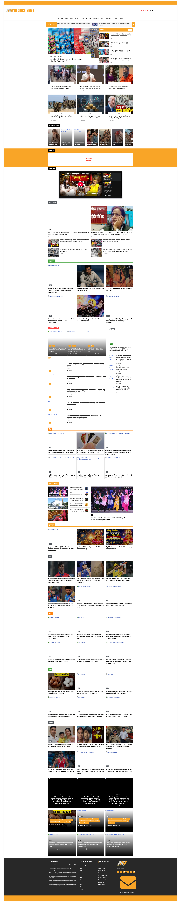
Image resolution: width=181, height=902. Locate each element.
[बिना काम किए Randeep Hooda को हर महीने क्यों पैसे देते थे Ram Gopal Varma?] (90, 276)
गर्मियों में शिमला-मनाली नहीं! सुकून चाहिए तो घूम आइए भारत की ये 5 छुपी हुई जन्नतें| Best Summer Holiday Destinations (118, 844)
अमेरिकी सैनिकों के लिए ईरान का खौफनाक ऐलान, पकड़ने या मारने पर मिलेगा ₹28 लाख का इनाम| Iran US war (119, 118)
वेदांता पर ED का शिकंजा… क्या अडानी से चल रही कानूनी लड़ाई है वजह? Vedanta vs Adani (123, 388)
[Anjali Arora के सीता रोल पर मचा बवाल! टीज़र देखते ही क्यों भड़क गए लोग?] (119, 276)
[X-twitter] (121, 872)
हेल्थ (50, 688)
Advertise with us (165, 3)
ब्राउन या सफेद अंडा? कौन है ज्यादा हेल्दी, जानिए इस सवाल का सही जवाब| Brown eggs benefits (119, 821)
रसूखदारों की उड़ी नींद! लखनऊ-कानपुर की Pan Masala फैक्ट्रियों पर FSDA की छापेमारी (65, 60)
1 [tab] (90, 29)
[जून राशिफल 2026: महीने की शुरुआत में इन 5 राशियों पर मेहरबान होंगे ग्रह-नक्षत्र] (90, 537)
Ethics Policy (101, 870)
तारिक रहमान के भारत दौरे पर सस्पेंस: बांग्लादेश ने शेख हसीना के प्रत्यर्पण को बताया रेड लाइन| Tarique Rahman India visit (61, 118)
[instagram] (143, 11)
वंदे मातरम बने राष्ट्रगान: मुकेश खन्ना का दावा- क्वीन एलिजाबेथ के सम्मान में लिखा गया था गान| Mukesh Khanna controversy (61, 320)
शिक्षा (83, 18)
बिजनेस (54, 345)
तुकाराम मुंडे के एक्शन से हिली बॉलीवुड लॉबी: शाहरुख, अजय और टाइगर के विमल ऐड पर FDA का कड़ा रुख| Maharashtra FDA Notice (119, 320)
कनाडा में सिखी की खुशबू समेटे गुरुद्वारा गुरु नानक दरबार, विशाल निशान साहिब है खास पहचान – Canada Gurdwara (58, 23)
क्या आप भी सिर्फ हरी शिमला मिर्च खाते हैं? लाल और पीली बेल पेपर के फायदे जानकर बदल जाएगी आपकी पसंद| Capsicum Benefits (89, 821)
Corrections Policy (103, 873)
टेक (50, 447)
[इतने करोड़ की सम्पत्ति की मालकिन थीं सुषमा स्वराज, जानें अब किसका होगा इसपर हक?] (57, 343)
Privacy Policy (101, 868)
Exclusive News (84, 866)
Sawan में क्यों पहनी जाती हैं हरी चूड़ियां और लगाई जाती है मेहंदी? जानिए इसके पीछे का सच (77, 511)
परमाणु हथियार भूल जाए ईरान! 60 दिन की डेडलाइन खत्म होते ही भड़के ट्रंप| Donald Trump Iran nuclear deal (89, 118)
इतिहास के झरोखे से (118, 794)
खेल (86, 18)
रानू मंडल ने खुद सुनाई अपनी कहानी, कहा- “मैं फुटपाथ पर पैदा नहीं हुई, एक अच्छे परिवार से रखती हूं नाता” (76, 349)
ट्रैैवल (51, 840)
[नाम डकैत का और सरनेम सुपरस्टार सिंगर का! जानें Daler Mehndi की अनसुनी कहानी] (90, 306)
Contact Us (101, 882)
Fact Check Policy (102, 875)
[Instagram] (127, 872)
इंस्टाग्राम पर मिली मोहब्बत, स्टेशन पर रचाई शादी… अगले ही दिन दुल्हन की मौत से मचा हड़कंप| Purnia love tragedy (121, 52)
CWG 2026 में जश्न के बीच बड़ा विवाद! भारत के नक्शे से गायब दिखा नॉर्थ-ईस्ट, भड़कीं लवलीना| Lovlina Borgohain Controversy (90, 580)
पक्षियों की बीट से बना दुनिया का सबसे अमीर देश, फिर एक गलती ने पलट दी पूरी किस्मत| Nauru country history (62, 800)
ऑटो (50, 371)
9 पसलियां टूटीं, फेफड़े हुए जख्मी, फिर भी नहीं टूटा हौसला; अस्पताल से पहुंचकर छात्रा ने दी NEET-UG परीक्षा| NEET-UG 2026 (90, 636)
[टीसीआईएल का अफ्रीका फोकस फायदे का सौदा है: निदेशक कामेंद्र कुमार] (96, 343)
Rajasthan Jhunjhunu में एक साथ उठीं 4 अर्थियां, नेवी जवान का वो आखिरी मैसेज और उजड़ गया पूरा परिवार (121, 43)
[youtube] (147, 11)
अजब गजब (61, 794)
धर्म (90, 18)
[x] (145, 11)
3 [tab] (95, 29)
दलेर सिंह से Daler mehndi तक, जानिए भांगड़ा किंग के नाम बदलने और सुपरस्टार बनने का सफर (76, 494)
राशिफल (50, 543)
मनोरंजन (76, 18)
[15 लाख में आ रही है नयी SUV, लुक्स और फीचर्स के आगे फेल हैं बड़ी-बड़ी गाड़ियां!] (56, 367)
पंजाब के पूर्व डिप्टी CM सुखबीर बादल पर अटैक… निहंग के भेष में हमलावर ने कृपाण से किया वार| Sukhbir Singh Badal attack (119, 88)
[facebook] (141, 11)
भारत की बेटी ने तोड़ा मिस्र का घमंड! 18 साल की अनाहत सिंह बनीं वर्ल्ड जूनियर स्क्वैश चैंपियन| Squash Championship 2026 (90, 605)
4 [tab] (97, 29)
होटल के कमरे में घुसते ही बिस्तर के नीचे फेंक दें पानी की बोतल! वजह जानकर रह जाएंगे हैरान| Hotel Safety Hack (61, 844)
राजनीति (66, 18)
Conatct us (172, 3)
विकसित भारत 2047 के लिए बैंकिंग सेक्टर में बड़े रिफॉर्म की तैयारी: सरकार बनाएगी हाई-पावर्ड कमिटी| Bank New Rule (115, 23)
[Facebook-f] (118, 872)
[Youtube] (124, 872)
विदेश (62, 18)
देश (58, 18)
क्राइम (71, 18)
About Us (100, 866)
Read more (69, 370)
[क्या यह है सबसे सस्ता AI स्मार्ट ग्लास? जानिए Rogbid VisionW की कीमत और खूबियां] (90, 465)
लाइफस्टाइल (95, 18)
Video (121, 18)
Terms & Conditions (103, 880)
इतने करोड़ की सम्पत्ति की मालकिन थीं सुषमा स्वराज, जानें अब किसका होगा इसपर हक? (57, 349)
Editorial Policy (102, 877)
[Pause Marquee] (133, 24)
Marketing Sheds (98, 897)
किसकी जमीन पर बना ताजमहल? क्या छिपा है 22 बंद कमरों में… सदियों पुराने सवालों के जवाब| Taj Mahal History (90, 800)
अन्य (102, 18)
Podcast (115, 18)
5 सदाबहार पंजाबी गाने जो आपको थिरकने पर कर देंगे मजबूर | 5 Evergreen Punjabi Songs (108, 519)
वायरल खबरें (108, 18)
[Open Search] (150, 10)
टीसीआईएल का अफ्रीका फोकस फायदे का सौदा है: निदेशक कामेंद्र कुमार (95, 349)
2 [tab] (92, 29)
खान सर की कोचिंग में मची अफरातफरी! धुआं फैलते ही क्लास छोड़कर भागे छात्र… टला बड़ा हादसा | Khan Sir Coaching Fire (60, 636)
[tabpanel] (73, 45)
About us (158, 3)
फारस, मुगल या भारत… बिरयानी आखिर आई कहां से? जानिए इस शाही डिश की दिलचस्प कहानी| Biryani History (119, 800)
